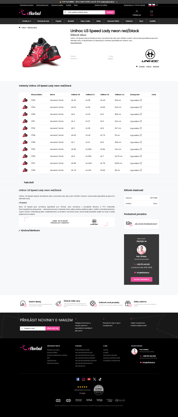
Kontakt (68, 5)
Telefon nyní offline (101, 5)
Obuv (24, 27)
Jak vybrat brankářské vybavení (86, 360)
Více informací (76, 43)
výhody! (142, 5)
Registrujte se (128, 5)
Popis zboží (29, 182)
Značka (142, 66)
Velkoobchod (51, 360)
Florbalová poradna (26, 5)
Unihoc (110, 58)
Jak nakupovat (80, 366)
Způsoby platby (52, 352)
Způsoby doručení (53, 350)
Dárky (76, 5)
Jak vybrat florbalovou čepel (84, 355)
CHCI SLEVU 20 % (107, 2)
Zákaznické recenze (82, 390)
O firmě (105, 350)
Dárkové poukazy (53, 363)
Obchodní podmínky (110, 355)
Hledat (110, 12)
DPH (48, 358)
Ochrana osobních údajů (111, 358)
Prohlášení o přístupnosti (111, 360)
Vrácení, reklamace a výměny (57, 355)
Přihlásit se (52, 328)
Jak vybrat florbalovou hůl (83, 352)
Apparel (156, 66)
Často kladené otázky (82, 350)
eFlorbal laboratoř (42, 5)
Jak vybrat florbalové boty (84, 363)
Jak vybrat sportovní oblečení (85, 358)
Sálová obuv (32, 27)
